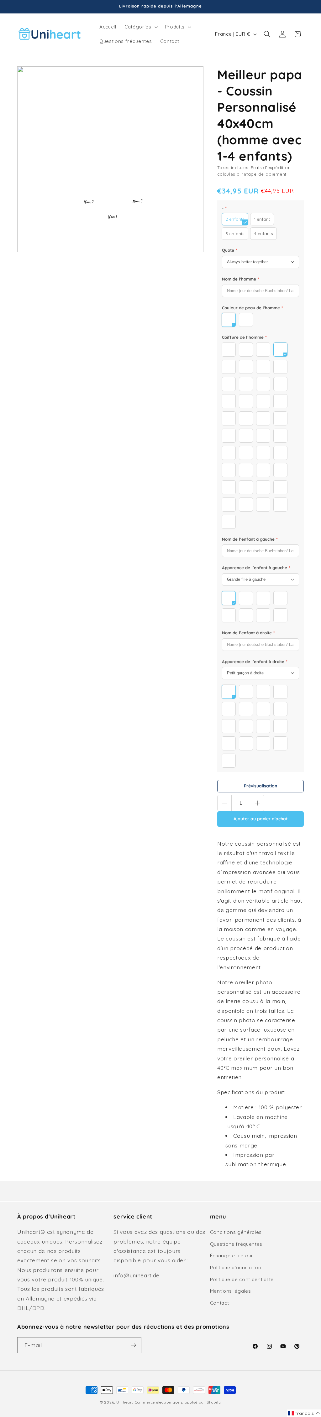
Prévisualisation (260, 786)
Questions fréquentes (236, 1244)
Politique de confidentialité (242, 1279)
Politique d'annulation (235, 1267)
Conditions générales (236, 1232)
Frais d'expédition (271, 167)
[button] (140, 27)
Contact (219, 1303)
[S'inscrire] (133, 1345)
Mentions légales (230, 1291)
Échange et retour (231, 1256)
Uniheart (124, 1402)
